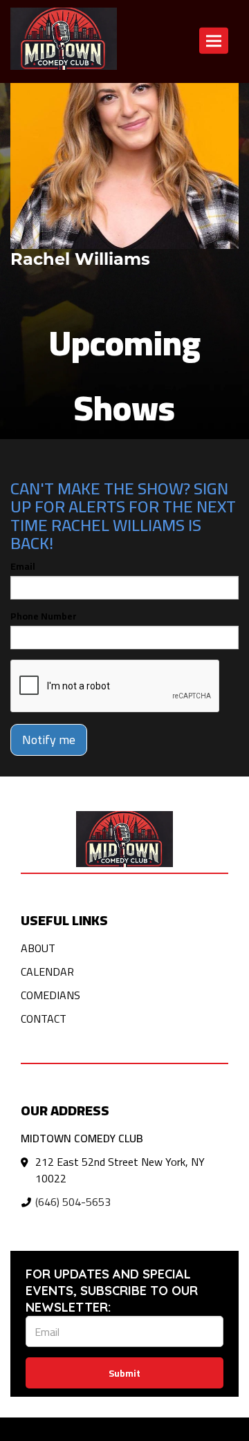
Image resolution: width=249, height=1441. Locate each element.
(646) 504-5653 (73, 1201)
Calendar (47, 971)
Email (22, 566)
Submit (124, 1373)
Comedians (50, 995)
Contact (43, 1018)
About (38, 948)
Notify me (48, 739)
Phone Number (43, 616)
